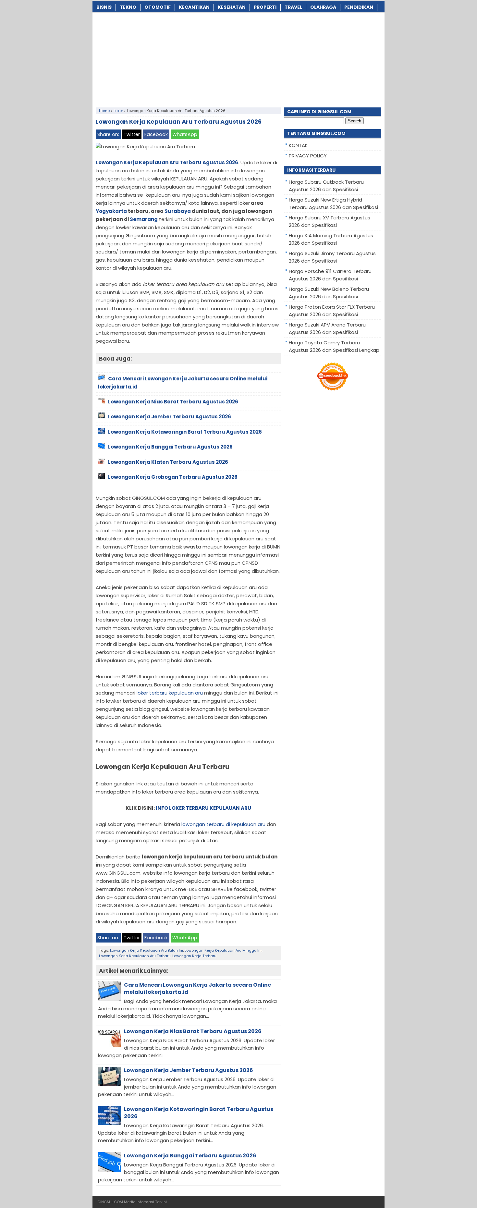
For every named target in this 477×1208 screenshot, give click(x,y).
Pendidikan (358, 7)
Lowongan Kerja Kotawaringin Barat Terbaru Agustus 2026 (198, 1112)
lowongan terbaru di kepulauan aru (223, 824)
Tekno (128, 7)
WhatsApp (184, 134)
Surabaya (178, 211)
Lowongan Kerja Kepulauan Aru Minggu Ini (223, 950)
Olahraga (323, 7)
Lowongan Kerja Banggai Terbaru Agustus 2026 (190, 1155)
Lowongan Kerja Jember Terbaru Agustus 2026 (188, 1070)
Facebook (156, 134)
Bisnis (104, 7)
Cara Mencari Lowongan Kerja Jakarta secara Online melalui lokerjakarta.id (197, 988)
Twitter (132, 134)
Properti (265, 7)
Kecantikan (194, 7)
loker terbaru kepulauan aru (170, 692)
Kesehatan (232, 7)
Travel (293, 7)
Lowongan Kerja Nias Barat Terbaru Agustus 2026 (193, 1031)
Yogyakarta (111, 211)
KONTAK (298, 145)
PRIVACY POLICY (308, 155)
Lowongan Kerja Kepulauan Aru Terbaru (135, 955)
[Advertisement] (238, 58)
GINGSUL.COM (110, 1201)
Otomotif (157, 7)
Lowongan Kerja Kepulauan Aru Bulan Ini (146, 950)
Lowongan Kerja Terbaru (194, 955)
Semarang (144, 219)
